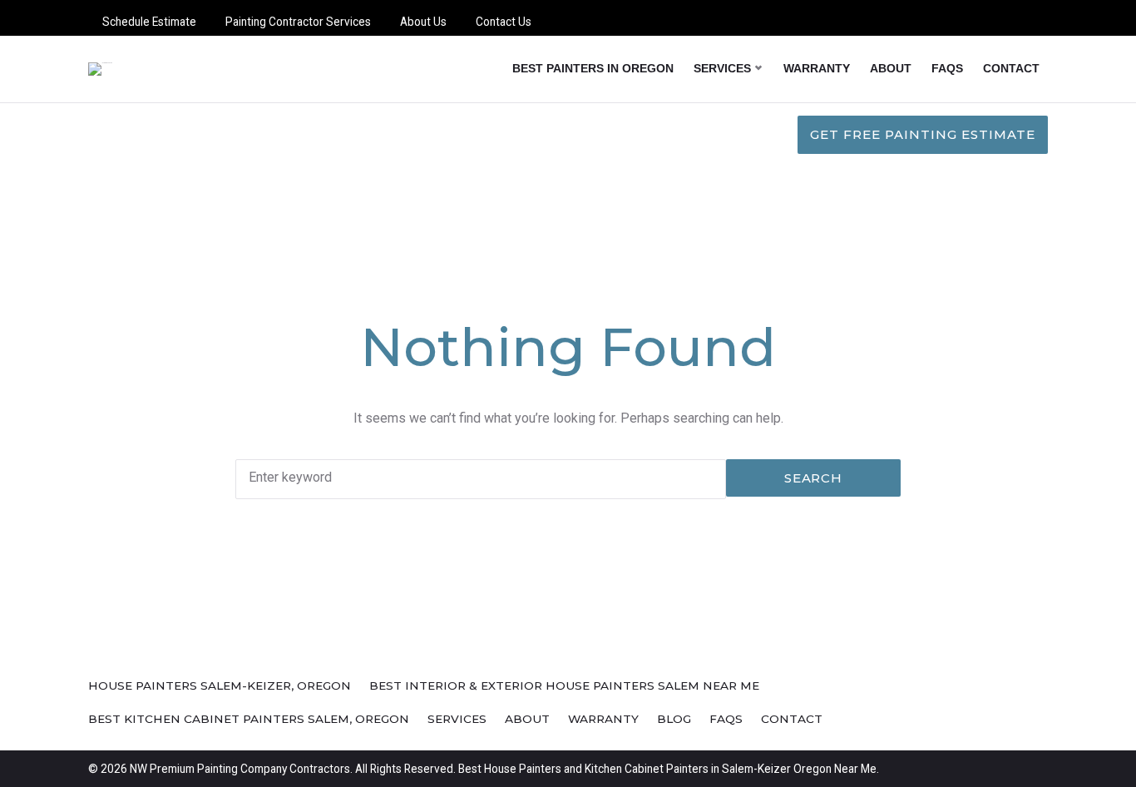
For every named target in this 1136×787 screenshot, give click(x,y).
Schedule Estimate (149, 21)
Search (813, 478)
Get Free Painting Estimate (922, 134)
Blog (674, 718)
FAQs (947, 68)
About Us (423, 21)
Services (722, 68)
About (890, 68)
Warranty (816, 68)
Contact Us (503, 21)
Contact (1011, 68)
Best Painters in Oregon (593, 68)
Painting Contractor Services (298, 21)
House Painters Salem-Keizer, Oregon (219, 685)
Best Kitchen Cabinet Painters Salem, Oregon (248, 718)
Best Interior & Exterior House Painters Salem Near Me (564, 685)
